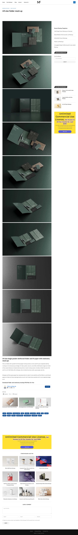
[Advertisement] (27, 16)
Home (3, 2)
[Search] (74, 2)
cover (38, 413)
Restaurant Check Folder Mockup (9, 407)
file (42, 413)
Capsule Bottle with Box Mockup (67, 98)
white (40, 415)
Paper (9, 415)
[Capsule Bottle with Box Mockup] (57, 99)
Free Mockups (9, 2)
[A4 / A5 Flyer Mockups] (57, 106)
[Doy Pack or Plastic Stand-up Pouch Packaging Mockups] (10, 476)
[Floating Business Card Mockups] (26, 402)
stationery (34, 415)
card (22, 413)
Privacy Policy (38, 531)
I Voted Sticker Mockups (43, 468)
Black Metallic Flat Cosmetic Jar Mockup (63, 34)
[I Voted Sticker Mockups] (43, 461)
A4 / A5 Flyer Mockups (66, 104)
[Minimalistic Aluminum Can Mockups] (10, 492)
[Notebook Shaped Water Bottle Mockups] (43, 476)
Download (47, 386)
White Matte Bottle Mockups (43, 499)
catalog (27, 413)
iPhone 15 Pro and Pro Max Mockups (67, 91)
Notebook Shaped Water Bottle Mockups (43, 483)
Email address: (57, 56)
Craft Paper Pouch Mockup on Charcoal (63, 31)
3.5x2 (4, 413)
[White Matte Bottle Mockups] (43, 492)
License (19, 2)
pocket (13, 415)
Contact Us (26, 2)
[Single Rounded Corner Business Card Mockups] (27, 476)
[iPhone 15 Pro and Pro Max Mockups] (57, 92)
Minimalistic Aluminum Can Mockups (10, 499)
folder (46, 413)
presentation (20, 415)
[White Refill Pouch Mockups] (10, 461)
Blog (16, 2)
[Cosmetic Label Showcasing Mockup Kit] (27, 492)
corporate (33, 413)
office (4, 415)
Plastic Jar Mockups (58, 41)
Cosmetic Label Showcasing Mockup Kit (27, 499)
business (9, 413)
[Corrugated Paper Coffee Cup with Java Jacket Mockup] (27, 461)
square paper (27, 415)
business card (16, 413)
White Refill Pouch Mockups (10, 468)
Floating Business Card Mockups (26, 407)
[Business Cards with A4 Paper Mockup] (43, 402)
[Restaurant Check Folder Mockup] (10, 402)
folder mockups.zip (11, 386)
